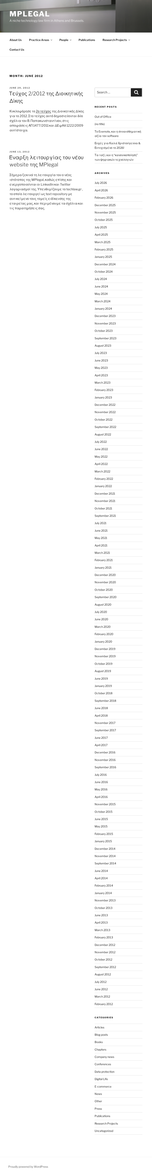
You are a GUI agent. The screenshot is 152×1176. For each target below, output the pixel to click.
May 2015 (101, 826)
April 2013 (101, 922)
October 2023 (104, 330)
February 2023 (104, 390)
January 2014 (103, 893)
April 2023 (101, 375)
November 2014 (105, 856)
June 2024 (101, 286)
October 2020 (104, 589)
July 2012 (100, 981)
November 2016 (105, 760)
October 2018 (103, 693)
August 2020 (103, 604)
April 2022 (101, 464)
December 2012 (105, 944)
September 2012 (105, 967)
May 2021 (101, 538)
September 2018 (105, 700)
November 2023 (105, 323)
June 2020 (101, 619)
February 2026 (104, 197)
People (63, 40)
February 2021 (104, 560)
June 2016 (101, 782)
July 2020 (101, 612)
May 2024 (101, 293)
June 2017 (101, 737)
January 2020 (103, 641)
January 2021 (103, 567)
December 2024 (105, 264)
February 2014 (104, 885)
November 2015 (105, 804)
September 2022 (105, 427)
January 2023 (103, 397)
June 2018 (101, 708)
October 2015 (103, 811)
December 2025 (105, 205)
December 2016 (105, 752)
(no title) (100, 124)
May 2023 (101, 367)
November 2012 (105, 952)
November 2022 (105, 412)
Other (98, 1101)
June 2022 (101, 449)
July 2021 (100, 523)
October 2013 (103, 908)
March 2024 (102, 301)
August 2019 (103, 671)
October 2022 (103, 419)
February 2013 (104, 937)
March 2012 (102, 996)
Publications (87, 40)
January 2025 (103, 256)
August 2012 (103, 974)
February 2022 (104, 478)
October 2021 (103, 508)
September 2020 (106, 597)
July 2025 (101, 227)
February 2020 (104, 634)
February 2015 (104, 834)
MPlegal (30, 13)
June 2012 (101, 989)
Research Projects (115, 40)
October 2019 (103, 663)
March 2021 (102, 552)
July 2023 (101, 353)
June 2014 (101, 871)
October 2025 (104, 219)
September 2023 (105, 338)
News (98, 1093)
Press (98, 1108)
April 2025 (101, 234)
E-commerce (103, 1086)
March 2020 (103, 626)
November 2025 (105, 212)
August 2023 (103, 345)
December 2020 (105, 575)
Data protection (104, 1071)
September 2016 (105, 767)
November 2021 (105, 501)
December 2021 (105, 493)
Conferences (103, 1064)
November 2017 (105, 723)
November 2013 (105, 900)
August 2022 (103, 434)
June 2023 (101, 360)
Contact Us (17, 49)
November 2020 (105, 582)
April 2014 (101, 878)
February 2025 (104, 249)
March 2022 (102, 471)
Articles (99, 1027)
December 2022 (105, 404)
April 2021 (101, 545)
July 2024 (101, 279)
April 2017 (101, 745)
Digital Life (101, 1079)
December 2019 (105, 649)
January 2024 (103, 308)
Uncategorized (104, 1130)
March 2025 (102, 242)
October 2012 (103, 959)
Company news (104, 1056)
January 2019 (103, 686)
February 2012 (104, 1004)
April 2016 (101, 797)
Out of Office (103, 116)
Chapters (100, 1049)
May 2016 (101, 789)
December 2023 (105, 316)
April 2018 (101, 715)
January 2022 (103, 486)
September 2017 (105, 730)
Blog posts (101, 1034)
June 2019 (101, 678)
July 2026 (101, 182)
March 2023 (102, 382)
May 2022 (101, 456)
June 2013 (101, 915)
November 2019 (105, 656)
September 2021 (105, 515)
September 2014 (105, 863)
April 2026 (101, 190)
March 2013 (102, 930)
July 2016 (101, 774)
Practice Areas (39, 40)
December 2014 (105, 848)
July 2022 (101, 441)
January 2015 (103, 841)
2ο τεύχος (43, 111)
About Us (16, 40)
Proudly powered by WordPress (28, 1166)
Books (99, 1042)
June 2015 (101, 819)
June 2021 (101, 530)
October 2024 (104, 271)
